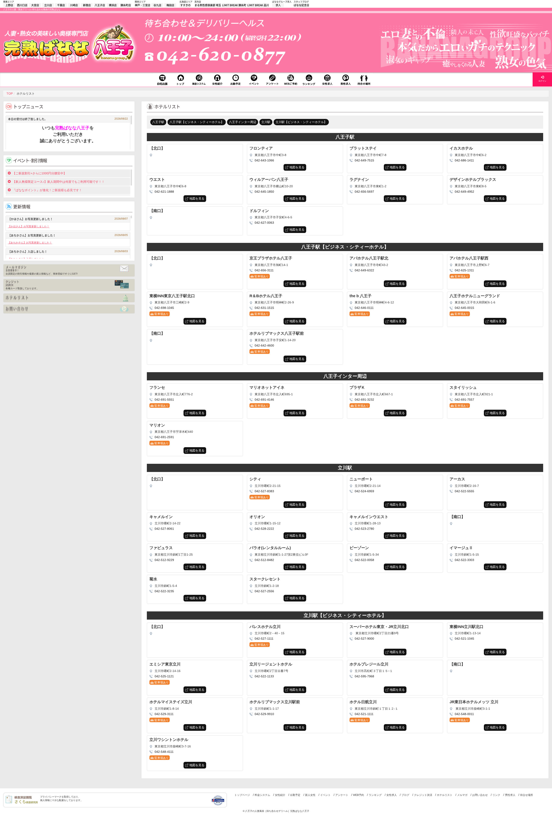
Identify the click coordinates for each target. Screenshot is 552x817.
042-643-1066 (264, 160)
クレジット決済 (423, 795)
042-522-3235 (164, 591)
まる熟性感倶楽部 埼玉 (207, 5)
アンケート (341, 795)
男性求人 (510, 795)
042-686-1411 (464, 160)
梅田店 (170, 5)
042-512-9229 (164, 560)
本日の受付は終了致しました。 (68, 119)
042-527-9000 (364, 638)
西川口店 (22, 5)
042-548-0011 (464, 714)
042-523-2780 (364, 528)
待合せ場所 (526, 795)
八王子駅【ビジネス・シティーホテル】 (196, 122)
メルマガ (462, 795)
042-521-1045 (464, 638)
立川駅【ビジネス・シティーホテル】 (301, 122)
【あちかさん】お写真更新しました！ (68, 235)
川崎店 (74, 5)
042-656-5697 (364, 191)
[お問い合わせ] (69, 309)
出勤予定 (295, 795)
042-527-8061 (164, 528)
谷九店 (157, 5)
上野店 (9, 5)
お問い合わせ (480, 795)
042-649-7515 (364, 160)
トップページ (242, 795)
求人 (278, 5)
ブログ (405, 795)
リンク (496, 795)
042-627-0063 (264, 222)
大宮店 (35, 5)
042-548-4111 (164, 751)
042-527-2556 (264, 591)
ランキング (375, 795)
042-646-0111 (364, 307)
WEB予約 (358, 795)
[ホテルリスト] (69, 297)
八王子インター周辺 (242, 122)
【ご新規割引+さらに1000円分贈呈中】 (39, 173)
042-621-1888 (164, 191)
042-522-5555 (464, 491)
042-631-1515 (264, 307)
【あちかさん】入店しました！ (68, 251)
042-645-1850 (264, 191)
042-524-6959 (364, 491)
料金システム (262, 795)
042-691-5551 (164, 399)
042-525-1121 (164, 676)
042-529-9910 (264, 714)
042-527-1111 (264, 638)
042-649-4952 (464, 191)
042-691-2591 (164, 437)
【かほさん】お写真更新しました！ (68, 219)
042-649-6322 (364, 270)
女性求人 (391, 795)
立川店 (48, 5)
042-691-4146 (264, 399)
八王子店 (100, 5)
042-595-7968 (364, 676)
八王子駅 (158, 122)
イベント (325, 795)
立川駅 (265, 122)
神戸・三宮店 (142, 5)
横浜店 (113, 5)
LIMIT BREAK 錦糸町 (234, 5)
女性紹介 (280, 795)
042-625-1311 (464, 270)
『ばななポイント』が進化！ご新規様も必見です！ (47, 190)
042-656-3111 (264, 270)
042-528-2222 (264, 528)
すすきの (185, 5)
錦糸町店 (126, 5)
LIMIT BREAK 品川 (258, 5)
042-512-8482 (264, 560)
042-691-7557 (464, 399)
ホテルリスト (444, 795)
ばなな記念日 (301, 5)
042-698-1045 (164, 307)
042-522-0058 (364, 560)
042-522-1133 (264, 676)
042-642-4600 (264, 345)
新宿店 (87, 5)
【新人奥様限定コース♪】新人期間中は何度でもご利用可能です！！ (59, 181)
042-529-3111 (164, 714)
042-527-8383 (264, 491)
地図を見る (296, 167)
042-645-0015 (464, 307)
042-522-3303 (464, 560)
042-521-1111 (364, 714)
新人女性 (310, 795)
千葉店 (61, 5)
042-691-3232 (364, 399)
